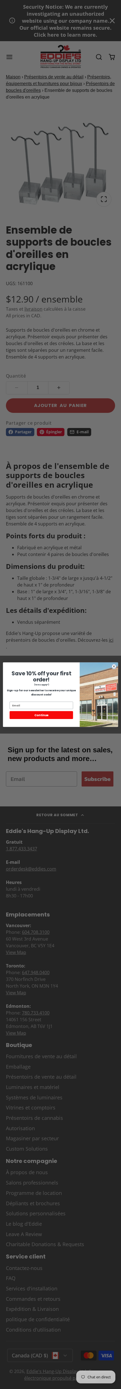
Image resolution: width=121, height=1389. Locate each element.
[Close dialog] (113, 666)
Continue (41, 715)
